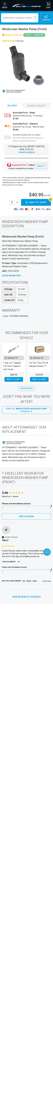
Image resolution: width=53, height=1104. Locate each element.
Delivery (12, 105)
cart (48, 7)
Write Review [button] (26, 516)
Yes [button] (23, 581)
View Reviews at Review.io (26, 597)
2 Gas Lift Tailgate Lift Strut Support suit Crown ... (12, 366)
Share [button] (35, 581)
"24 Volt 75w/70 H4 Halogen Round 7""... (38, 364)
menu (4, 7)
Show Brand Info (11, 275)
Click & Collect (36, 105)
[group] (26, 493)
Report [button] (28, 581)
